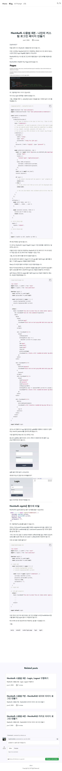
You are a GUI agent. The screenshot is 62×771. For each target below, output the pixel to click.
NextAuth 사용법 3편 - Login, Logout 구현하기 (27, 678)
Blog (10, 3)
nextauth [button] (18, 630)
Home (4, 3)
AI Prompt (18, 3)
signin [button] (40, 630)
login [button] (35, 630)
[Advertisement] (31, 18)
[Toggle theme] (60, 3)
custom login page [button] (27, 630)
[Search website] (58, 3)
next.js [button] (12, 630)
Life (24, 3)
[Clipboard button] (50, 106)
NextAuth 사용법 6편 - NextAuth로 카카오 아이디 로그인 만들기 (30, 717)
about (31, 765)
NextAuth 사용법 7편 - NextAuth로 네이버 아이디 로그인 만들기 (30, 697)
